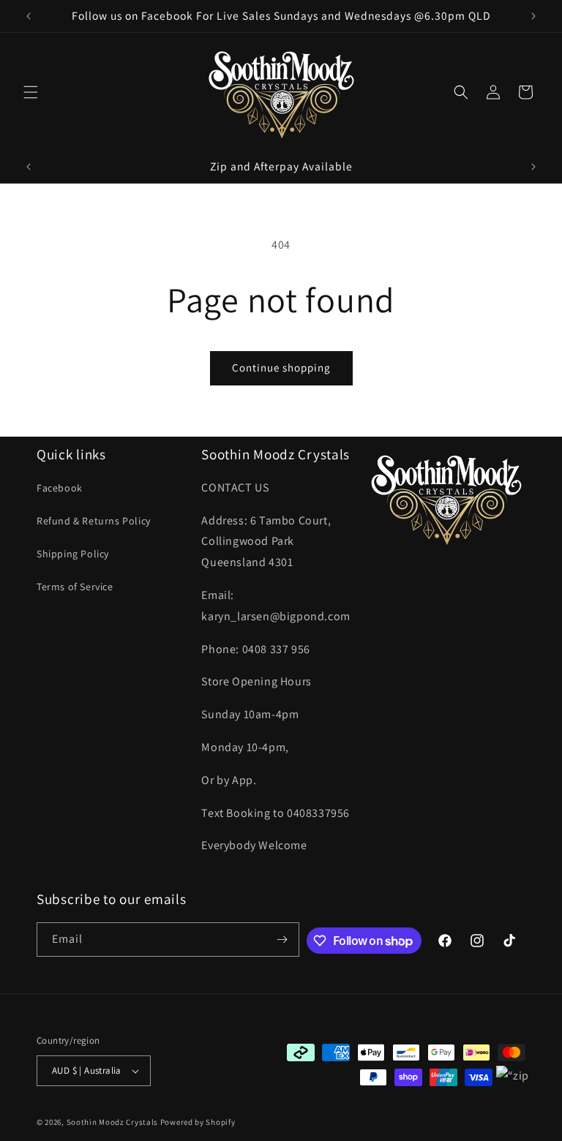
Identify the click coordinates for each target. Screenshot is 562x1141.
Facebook (60, 487)
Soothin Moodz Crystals (112, 1122)
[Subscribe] (282, 939)
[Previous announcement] (28, 16)
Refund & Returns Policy (94, 520)
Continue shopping (281, 367)
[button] (31, 92)
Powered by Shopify (198, 1122)
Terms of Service (75, 586)
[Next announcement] (533, 16)
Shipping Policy (73, 553)
